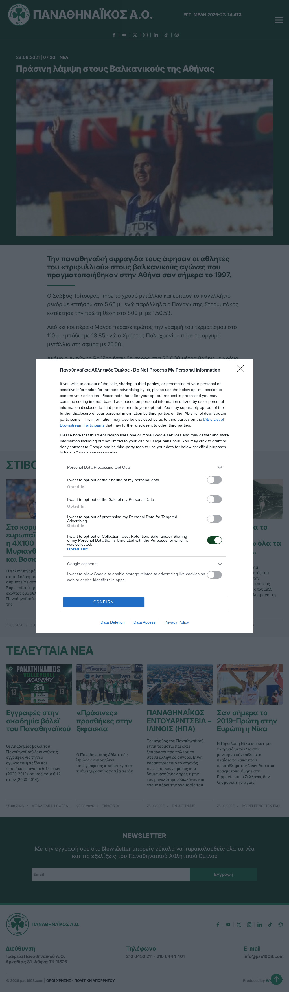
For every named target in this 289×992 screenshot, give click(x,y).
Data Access (144, 622)
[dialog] (144, 496)
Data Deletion (112, 622)
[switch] (214, 480)
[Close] (242, 370)
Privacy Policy (176, 622)
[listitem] (144, 467)
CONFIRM (103, 602)
